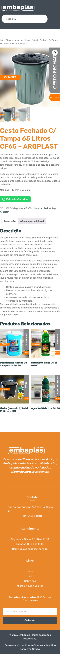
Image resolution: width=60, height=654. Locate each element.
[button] (55, 19)
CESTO (28, 208)
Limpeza (18, 40)
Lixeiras (27, 40)
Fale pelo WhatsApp (17, 199)
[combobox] (25, 19)
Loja (9, 40)
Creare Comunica (35, 645)
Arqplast (4, 211)
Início (2, 40)
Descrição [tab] (10, 221)
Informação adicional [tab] (32, 221)
